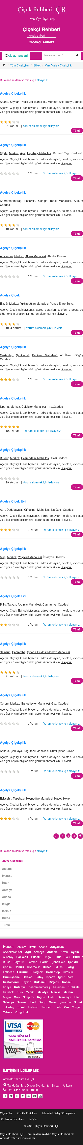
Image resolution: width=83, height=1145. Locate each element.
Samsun (5, 652)
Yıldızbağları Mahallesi (34, 303)
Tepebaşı (19, 798)
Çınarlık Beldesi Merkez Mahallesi (48, 652)
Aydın (75, 952)
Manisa (55, 992)
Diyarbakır (33, 967)
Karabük (8, 992)
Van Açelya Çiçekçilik (58, 65)
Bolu (67, 957)
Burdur (4, 458)
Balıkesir (22, 957)
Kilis (20, 992)
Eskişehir (5, 798)
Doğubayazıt (15, 510)
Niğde (3, 153)
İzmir (5, 883)
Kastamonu (11, 982)
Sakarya (8, 1002)
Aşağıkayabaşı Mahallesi (35, 153)
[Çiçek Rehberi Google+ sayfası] (51, 35)
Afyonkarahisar (12, 952)
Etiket (36, 65)
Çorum (4, 703)
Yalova (7, 1012)
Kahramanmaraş (10, 201)
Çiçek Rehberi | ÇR (47, 1126)
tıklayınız (42, 80)
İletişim (33, 1119)
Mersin (6, 911)
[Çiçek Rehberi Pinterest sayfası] (55, 35)
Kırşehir (54, 982)
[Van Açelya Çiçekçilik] (56, 836)
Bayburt (18, 962)
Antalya (7, 890)
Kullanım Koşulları (12, 1119)
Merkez (14, 153)
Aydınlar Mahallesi (29, 604)
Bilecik (35, 957)
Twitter (11, 1096)
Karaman (59, 987)
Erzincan (8, 972)
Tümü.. (6, 925)
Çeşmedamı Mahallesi (35, 458)
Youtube (29, 1096)
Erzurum (22, 972)
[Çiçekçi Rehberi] (4, 65)
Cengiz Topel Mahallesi (54, 201)
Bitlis (3, 604)
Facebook (5, 1096)
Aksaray (8, 957)
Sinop (42, 1002)
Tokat (21, 1007)
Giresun (68, 972)
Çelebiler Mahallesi (34, 406)
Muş (2, 557)
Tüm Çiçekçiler (19, 65)
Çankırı (73, 962)
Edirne (58, 967)
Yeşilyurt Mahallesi (30, 557)
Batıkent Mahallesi (44, 355)
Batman (32, 962)
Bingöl (47, 957)
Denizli (19, 967)
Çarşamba (18, 652)
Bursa (6, 918)
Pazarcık (29, 201)
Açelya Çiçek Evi (13, 501)
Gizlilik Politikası (27, 1113)
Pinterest (34, 1096)
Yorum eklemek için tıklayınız (41, 126)
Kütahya (20, 987)
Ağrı (2, 510)
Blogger (17, 1096)
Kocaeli (67, 982)
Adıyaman (6, 256)
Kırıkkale (74, 987)
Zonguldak (22, 1012)
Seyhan (15, 102)
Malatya (42, 992)
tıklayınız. (66, 112)
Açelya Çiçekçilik (13, 93)
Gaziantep (6, 355)
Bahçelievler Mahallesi (35, 703)
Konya (7, 987)
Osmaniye (64, 997)
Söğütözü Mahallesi (36, 751)
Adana (4, 102)
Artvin (64, 952)
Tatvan (11, 604)
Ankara (4, 751)
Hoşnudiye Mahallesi (39, 798)
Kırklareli (40, 982)
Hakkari (27, 977)
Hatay (39, 977)
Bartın (44, 962)
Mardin (68, 992)
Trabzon (33, 1007)
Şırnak (78, 1002)
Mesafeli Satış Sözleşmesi (58, 1113)
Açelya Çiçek (10, 295)
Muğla (6, 904)
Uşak (57, 1007)
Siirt (33, 1002)
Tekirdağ (8, 1007)
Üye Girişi (49, 19)
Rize (77, 997)
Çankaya (16, 751)
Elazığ (4, 303)
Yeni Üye (35, 19)
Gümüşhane (11, 977)
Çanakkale (58, 962)
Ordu (51, 997)
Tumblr (23, 1096)
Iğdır (61, 977)
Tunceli (46, 1007)
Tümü (77, 130)
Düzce (47, 967)
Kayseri (26, 982)
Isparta (4, 406)
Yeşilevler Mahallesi (33, 102)
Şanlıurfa (65, 1002)
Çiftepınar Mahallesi (36, 510)
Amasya (39, 952)
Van (66, 1007)
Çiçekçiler (6, 1113)
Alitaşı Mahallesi (35, 256)
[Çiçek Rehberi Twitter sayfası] (47, 35)
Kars (70, 977)
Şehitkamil (22, 355)
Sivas (53, 1002)
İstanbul (7, 876)
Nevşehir (28, 997)
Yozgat (76, 1007)
